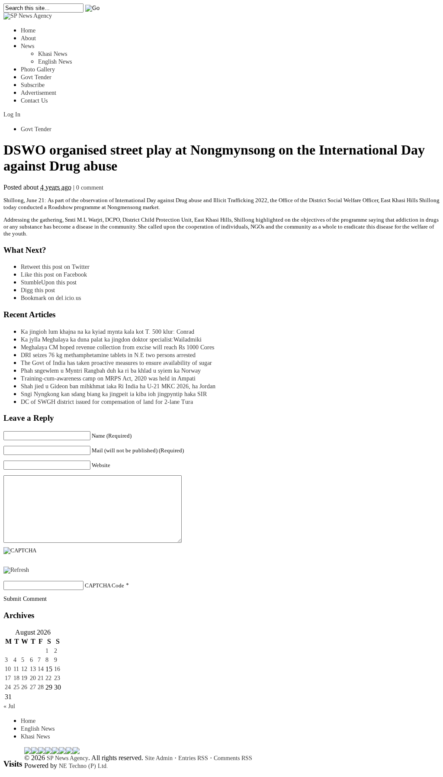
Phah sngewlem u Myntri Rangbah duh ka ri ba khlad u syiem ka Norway (111, 371)
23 (57, 678)
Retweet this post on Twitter (55, 267)
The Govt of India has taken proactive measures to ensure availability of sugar (116, 363)
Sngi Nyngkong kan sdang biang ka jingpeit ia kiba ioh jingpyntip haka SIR (114, 394)
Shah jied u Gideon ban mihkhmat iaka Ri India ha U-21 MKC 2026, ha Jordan (118, 386)
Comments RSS (233, 758)
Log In (11, 114)
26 (24, 687)
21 (41, 678)
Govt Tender (36, 77)
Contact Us (34, 100)
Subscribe (33, 85)
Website (101, 465)
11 (16, 669)
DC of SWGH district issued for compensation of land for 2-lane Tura (107, 402)
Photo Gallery (38, 69)
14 (41, 669)
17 (8, 678)
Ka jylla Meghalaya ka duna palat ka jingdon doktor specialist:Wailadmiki (111, 339)
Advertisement (38, 93)
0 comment (89, 187)
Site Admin (159, 758)
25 (16, 687)
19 (24, 678)
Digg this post (38, 290)
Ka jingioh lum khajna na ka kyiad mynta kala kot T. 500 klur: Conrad (107, 332)
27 (33, 687)
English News (55, 61)
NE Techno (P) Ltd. (83, 766)
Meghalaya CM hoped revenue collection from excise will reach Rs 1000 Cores (117, 347)
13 (33, 669)
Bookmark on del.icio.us (51, 298)
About (28, 38)
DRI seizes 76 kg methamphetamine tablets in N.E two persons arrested (108, 355)
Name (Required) (112, 435)
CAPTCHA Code (104, 585)
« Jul (9, 706)
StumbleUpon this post (49, 282)
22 (48, 678)
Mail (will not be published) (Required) (138, 450)
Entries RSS (193, 758)
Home (28, 30)
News (27, 46)
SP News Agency (67, 758)
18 (16, 678)
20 (33, 678)
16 (57, 669)
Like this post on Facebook (54, 274)
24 (8, 687)
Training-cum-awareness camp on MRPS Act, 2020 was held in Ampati (108, 378)
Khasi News (52, 54)
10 (8, 669)
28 (41, 687)
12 (24, 669)
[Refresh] (16, 570)
